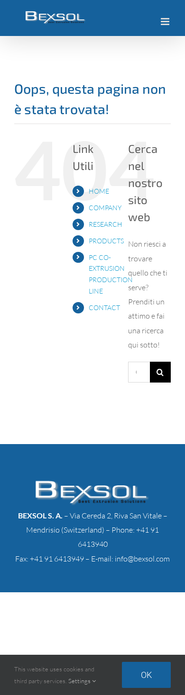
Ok (146, 675)
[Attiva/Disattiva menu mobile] (166, 22)
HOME (99, 191)
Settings (80, 681)
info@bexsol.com (142, 558)
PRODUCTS (106, 241)
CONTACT (104, 307)
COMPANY (105, 208)
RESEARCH (105, 224)
